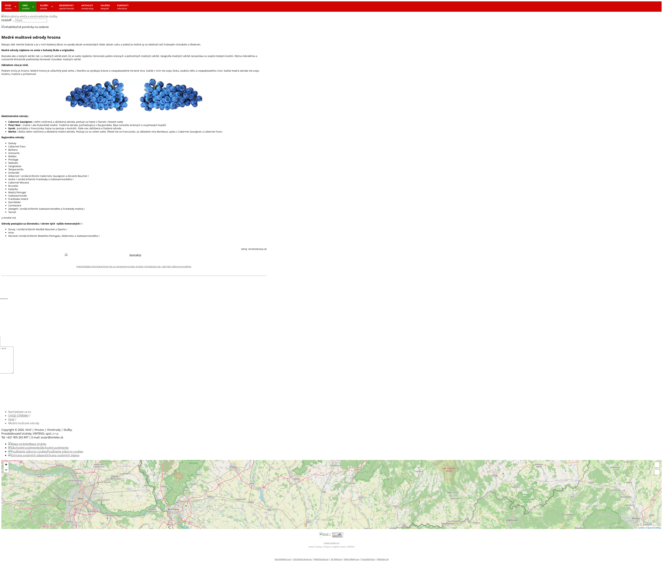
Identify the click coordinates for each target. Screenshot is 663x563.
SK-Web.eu (336, 559)
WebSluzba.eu (321, 559)
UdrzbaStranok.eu (302, 559)
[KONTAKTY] (134, 255)
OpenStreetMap (654, 527)
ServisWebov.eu (283, 559)
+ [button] (6, 464)
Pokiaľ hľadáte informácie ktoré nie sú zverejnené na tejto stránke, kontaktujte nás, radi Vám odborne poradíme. (133, 266)
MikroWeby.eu (351, 559)
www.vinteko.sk (331, 543)
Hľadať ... (7, 20)
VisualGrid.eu (368, 559)
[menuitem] (10, 6)
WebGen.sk (383, 559)
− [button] (6, 470)
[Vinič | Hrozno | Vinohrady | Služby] (325, 534)
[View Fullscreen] (657, 464)
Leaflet (641, 527)
